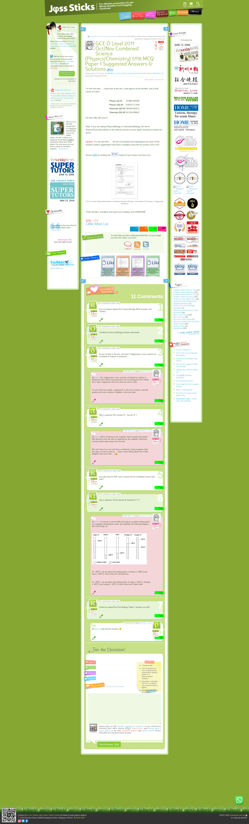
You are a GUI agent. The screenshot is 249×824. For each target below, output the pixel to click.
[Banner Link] (124, 83)
